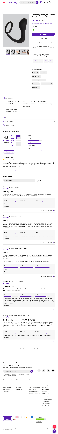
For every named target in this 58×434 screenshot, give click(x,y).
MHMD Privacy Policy (46, 393)
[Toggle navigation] (53, 2)
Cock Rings (34, 87)
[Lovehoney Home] (10, 2)
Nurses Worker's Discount (34, 391)
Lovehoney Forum (19, 389)
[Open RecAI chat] (54, 427)
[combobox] (29, 2)
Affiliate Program (45, 401)
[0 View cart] (50, 2)
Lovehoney (29, 6)
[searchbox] (20, 180)
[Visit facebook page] (39, 370)
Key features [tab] (9, 98)
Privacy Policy (44, 391)
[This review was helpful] (53, 210)
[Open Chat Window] (54, 431)
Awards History (45, 385)
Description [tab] (8, 118)
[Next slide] (28, 51)
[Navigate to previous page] (20, 348)
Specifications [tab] (9, 121)
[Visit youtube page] (53, 370)
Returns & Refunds (6, 389)
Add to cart (43, 34)
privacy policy (13, 375)
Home (4, 10)
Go (31, 371)
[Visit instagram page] (48, 370)
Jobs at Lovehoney (45, 387)
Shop (30, 380)
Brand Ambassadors (46, 403)
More (43, 380)
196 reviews (41, 20)
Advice (18, 380)
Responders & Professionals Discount (34, 394)
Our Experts (18, 387)
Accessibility (44, 407)
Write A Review (9, 151)
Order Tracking (6, 391)
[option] (16, 30)
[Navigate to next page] (37, 348)
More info (52, 47)
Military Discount (32, 389)
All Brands (31, 385)
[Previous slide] (4, 51)
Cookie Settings (45, 395)
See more (6, 206)
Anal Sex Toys (35, 76)
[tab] (43, 42)
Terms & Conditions (45, 389)
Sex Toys (8, 10)
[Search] (37, 2)
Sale (30, 382)
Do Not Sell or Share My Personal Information (47, 398)
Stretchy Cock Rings (46, 83)
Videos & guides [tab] (9, 125)
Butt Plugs (12, 10)
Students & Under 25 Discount (35, 387)
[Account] (44, 2)
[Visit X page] (43, 370)
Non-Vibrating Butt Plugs (20, 10)
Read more (6, 227)
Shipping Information (7, 385)
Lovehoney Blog (19, 385)
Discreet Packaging (7, 387)
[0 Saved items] (47, 2)
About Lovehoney (45, 382)
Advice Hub (18, 382)
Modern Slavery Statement (47, 405)
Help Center (5, 382)
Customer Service (8, 380)
